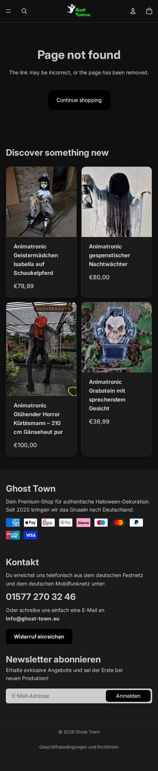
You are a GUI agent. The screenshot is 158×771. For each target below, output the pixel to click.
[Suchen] (24, 11)
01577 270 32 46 (41, 596)
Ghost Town (87, 732)
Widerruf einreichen (39, 636)
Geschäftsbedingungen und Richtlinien (79, 747)
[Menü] (8, 11)
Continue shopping (79, 100)
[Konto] (133, 11)
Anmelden (128, 696)
